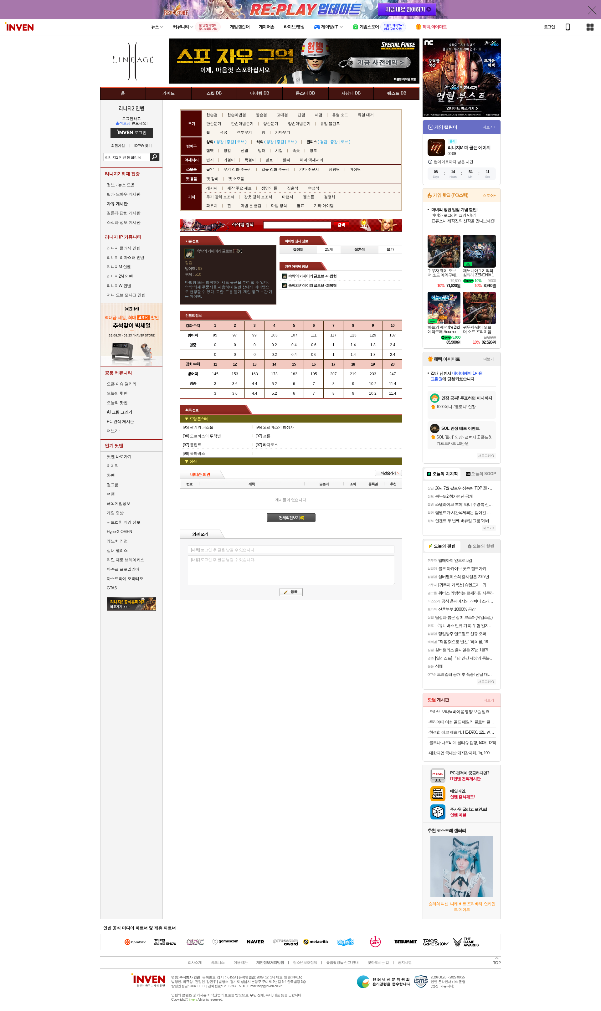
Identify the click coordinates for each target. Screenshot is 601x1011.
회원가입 (118, 145)
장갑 (227, 150)
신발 (244, 150)
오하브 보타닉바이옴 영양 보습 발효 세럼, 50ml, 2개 (462, 711)
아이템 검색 (248, 225)
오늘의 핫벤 (117, 393)
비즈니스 (217, 962)
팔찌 (286, 160)
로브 (240, 142)
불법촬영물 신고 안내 (342, 962)
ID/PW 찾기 (143, 145)
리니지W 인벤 (119, 286)
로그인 (549, 26)
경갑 (220, 142)
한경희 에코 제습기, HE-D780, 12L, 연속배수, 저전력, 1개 (462, 732)
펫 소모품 (236, 179)
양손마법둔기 (299, 123)
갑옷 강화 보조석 (258, 197)
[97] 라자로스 (267, 445)
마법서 (287, 197)
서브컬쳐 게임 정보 (123, 522)
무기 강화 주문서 (237, 169)
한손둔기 (213, 123)
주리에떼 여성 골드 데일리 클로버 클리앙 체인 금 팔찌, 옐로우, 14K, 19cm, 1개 (462, 722)
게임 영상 (115, 513)
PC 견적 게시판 (120, 421)
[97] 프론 (263, 436)
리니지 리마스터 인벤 (125, 257)
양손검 (261, 115)
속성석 (313, 188)
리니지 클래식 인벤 (123, 248)
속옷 (296, 150)
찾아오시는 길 (378, 962)
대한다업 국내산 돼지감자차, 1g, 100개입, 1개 (462, 753)
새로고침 (484, 455)
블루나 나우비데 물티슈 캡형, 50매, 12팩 (462, 742)
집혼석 (292, 188)
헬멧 (210, 150)
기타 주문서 (309, 169)
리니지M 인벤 (119, 267)
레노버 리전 (117, 541)
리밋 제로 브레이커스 (125, 560)
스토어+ (489, 195)
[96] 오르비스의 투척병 (202, 436)
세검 (318, 115)
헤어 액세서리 (311, 160)
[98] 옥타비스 (194, 453)
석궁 (223, 132)
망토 (313, 150)
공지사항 (405, 962)
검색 (154, 157)
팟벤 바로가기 (119, 456)
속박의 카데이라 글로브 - (312, 276)
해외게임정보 (118, 503)
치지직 (113, 466)
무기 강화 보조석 (220, 197)
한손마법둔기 (242, 123)
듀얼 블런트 (330, 123)
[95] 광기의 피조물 (198, 427)
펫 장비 (212, 179)
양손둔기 (270, 123)
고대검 (282, 115)
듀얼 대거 (366, 115)
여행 (111, 494)
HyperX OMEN (119, 532)
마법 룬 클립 (251, 205)
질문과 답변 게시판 (123, 213)
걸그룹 (113, 485)
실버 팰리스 (117, 550)
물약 (210, 169)
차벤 (111, 475)
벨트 (269, 160)
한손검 (212, 115)
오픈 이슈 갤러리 (121, 384)
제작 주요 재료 (239, 188)
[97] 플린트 (192, 445)
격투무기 (244, 132)
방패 (261, 150)
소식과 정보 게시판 (123, 222)
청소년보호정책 (305, 962)
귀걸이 (229, 160)
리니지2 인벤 (131, 107)
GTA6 (111, 588)
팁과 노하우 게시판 (123, 194)
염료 (300, 205)
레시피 (212, 188)
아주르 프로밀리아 (123, 569)
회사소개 (195, 962)
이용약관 (240, 962)
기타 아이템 (324, 205)
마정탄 (355, 169)
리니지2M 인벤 (120, 276)
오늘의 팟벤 (117, 403)
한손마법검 (236, 115)
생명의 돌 (269, 188)
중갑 (230, 142)
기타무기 (282, 132)
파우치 (212, 205)
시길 (279, 150)
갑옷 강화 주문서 (275, 169)
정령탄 (334, 169)
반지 (210, 160)
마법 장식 (279, 205)
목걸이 (250, 160)
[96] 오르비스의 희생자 (275, 427)
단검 (301, 115)
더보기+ (489, 127)
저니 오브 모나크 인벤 (126, 295)
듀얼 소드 (340, 115)
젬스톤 (308, 197)
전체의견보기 (291, 518)
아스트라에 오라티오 (125, 579)
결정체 (329, 197)
